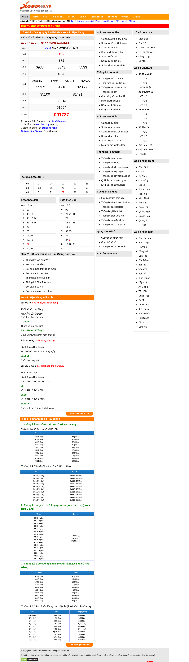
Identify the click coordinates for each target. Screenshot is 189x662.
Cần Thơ (142, 256)
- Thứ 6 (143, 83)
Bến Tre (142, 265)
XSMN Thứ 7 (38, 42)
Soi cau (71, 17)
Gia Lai (142, 185)
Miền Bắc (143, 39)
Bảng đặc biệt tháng (111, 105)
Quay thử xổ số (108, 242)
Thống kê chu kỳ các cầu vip (115, 167)
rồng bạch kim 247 (61, 21)
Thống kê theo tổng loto (112, 216)
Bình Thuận (144, 278)
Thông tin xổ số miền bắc (113, 246)
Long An (142, 327)
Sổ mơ (83, 17)
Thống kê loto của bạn (38, 277)
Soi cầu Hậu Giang (31, 131)
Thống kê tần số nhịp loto (113, 224)
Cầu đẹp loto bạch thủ (112, 52)
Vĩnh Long (143, 242)
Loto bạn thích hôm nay (112, 198)
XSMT (46, 17)
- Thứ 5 (143, 101)
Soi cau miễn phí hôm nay (114, 43)
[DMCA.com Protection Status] (29, 660)
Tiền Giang (143, 304)
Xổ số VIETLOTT (144, 67)
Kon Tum (142, 194)
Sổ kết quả (58, 17)
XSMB (25, 17)
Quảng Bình (144, 207)
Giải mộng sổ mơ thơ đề (113, 96)
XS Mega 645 (145, 74)
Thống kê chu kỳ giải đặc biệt (115, 176)
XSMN (36, 17)
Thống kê (112, 17)
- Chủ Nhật (145, 87)
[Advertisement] (57, 153)
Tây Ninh (142, 282)
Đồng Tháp (144, 56)
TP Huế (142, 225)
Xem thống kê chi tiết (79, 644)
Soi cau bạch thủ (109, 136)
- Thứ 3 (143, 96)
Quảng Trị (143, 220)
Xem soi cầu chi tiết (79, 413)
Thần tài (142, 154)
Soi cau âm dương (110, 127)
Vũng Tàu (143, 269)
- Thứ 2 (143, 114)
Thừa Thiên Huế (146, 47)
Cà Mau (142, 61)
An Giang (143, 287)
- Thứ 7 (143, 105)
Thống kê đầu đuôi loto (38, 282)
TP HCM (142, 291)
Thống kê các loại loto (112, 207)
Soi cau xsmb (96, 17)
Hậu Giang (143, 318)
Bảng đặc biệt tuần (110, 101)
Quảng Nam (144, 216)
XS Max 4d (144, 127)
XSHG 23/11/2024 (69, 48)
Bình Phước (144, 313)
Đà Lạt (141, 322)
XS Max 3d (144, 109)
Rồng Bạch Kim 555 (41, 21)
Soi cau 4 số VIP (35, 286)
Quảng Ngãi (144, 211)
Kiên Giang (144, 309)
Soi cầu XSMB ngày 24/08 (114, 39)
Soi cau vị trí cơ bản (37, 273)
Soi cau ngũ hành (35, 264)
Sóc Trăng (143, 260)
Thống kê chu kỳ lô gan (112, 171)
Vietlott (124, 17)
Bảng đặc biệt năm (110, 109)
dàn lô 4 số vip (77, 21)
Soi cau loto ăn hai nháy (39, 291)
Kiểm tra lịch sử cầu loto (113, 185)
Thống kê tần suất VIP (38, 260)
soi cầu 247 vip (93, 21)
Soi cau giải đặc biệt (111, 61)
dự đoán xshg (59, 121)
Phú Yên (142, 43)
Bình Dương (144, 238)
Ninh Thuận (144, 198)
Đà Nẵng (142, 176)
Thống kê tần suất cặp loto (114, 87)
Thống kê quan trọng (111, 158)
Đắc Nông (143, 180)
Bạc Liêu (142, 273)
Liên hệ (136, 17)
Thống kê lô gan (109, 92)
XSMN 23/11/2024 (59, 42)
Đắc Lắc (142, 171)
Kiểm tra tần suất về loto (113, 145)
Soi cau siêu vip (109, 56)
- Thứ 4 (143, 78)
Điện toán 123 (145, 145)
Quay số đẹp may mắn (112, 238)
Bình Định (143, 167)
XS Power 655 (145, 92)
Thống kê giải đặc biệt (112, 211)
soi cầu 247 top (128, 21)
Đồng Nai (143, 251)
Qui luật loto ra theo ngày (113, 180)
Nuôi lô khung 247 (111, 21)
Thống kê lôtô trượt (110, 162)
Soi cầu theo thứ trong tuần (41, 269)
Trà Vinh (142, 247)
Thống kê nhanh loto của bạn (115, 202)
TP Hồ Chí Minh (146, 52)
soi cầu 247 (25, 21)
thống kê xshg (49, 128)
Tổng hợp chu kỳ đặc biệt (113, 83)
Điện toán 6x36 (145, 149)
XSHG (48, 48)
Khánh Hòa (144, 189)
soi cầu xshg (43, 124)
